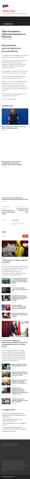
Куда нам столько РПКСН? (9, 431)
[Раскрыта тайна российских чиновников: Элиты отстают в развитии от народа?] (6, 377)
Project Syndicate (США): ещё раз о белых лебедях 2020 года (20, 289)
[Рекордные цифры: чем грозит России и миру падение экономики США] (6, 310)
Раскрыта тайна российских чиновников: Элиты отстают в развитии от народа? (20, 373)
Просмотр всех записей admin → (18, 223)
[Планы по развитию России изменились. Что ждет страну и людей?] (6, 318)
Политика (4, 338)
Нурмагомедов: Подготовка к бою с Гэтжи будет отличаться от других (14, 127)
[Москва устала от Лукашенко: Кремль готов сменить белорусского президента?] (6, 385)
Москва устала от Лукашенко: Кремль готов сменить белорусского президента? (20, 381)
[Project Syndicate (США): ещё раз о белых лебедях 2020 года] (6, 292)
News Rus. (9, 11)
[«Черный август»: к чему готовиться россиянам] (15, 257)
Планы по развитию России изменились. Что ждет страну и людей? (20, 315)
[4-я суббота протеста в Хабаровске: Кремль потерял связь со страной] (6, 403)
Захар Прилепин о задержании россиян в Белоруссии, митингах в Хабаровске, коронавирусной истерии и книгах (20, 390)
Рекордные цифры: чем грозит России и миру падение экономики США (19, 307)
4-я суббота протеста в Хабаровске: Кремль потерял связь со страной (20, 400)
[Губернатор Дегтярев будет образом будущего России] (6, 369)
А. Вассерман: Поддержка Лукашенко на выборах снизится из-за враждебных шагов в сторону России (14, 415)
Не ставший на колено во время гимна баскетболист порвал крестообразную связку (15, 198)
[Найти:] (15, 236)
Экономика (4, 258)
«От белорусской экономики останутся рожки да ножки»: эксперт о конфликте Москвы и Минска (20, 280)
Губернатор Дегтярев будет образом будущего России (19, 365)
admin (10, 39)
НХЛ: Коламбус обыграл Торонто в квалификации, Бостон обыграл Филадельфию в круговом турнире (12, 163)
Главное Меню (8, 24)
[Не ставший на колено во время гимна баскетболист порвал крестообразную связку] (15, 196)
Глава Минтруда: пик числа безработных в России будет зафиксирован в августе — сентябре (20, 298)
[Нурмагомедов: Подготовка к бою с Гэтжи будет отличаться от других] (15, 125)
